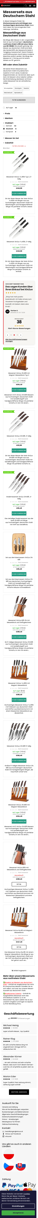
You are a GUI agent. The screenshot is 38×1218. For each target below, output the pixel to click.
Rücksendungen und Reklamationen (15, 1112)
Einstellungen (18, 1206)
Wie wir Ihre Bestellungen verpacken (15, 1109)
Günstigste (18, 88)
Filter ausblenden (19, 100)
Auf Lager (11, 108)
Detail (19, 884)
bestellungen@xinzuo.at (14, 1131)
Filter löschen (18, 146)
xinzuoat (8, 1136)
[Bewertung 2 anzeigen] (14, 335)
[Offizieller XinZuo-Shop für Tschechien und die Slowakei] (14, 1166)
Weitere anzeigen (19, 1092)
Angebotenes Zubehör (13, 994)
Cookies (26, 1194)
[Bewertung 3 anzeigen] (17, 335)
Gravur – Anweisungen (10, 1119)
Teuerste (26, 88)
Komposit (11, 132)
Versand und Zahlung (10, 1107)
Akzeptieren (18, 1213)
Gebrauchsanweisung (10, 1124)
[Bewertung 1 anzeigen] (11, 335)
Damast (11, 126)
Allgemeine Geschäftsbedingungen (15, 1114)
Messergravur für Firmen (11, 1122)
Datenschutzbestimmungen (12, 1117)
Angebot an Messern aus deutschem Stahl (17, 983)
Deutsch (11, 129)
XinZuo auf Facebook (13, 1134)
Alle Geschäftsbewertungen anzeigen (16, 340)
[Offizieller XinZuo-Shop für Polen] (8, 1154)
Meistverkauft (8, 92)
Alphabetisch (18, 92)
